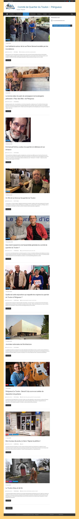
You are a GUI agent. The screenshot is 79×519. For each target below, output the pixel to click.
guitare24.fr (32, 397)
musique (35, 397)
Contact (45, 14)
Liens (50, 14)
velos (34, 250)
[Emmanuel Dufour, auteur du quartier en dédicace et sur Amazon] (18, 129)
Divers (10, 481)
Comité (11, 434)
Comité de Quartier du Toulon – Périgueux (40, 7)
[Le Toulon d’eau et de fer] (28, 470)
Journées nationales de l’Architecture (19, 344)
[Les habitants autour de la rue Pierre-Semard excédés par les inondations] (28, 29)
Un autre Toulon (33, 300)
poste (30, 250)
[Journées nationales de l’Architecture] (27, 327)
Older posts (9, 508)
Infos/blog (26, 14)
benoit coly (25, 397)
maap (30, 300)
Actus (7, 384)
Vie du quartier (12, 384)
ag (21, 250)
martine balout (29, 491)
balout (22, 491)
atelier (22, 397)
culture (24, 300)
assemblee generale (26, 250)
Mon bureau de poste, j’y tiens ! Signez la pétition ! (23, 441)
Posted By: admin (9, 101)
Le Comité (19, 14)
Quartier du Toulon (35, 491)
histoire (25, 491)
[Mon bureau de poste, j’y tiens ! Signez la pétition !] (28, 423)
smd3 (32, 250)
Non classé (8, 39)
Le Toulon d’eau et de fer (14, 488)
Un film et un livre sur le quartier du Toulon (20, 198)
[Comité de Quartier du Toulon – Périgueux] (7, 14)
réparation (38, 397)
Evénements (32, 14)
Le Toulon (12, 14)
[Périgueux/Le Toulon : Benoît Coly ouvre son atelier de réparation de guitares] (28, 374)
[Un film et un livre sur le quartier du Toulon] (28, 180)
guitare (28, 397)
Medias (38, 14)
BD (21, 300)
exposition (27, 300)
